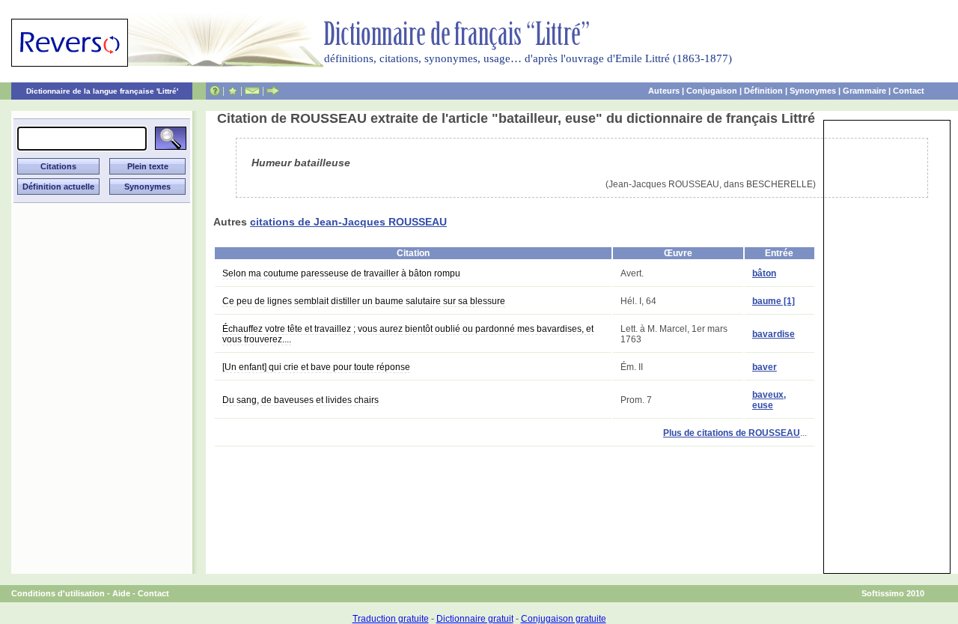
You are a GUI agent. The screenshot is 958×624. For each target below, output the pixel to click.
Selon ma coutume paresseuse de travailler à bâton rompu (341, 273)
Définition (763, 90)
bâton (764, 273)
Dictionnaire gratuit (474, 619)
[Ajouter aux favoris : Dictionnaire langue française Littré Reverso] (232, 90)
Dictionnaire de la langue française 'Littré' (102, 91)
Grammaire (864, 90)
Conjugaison (711, 90)
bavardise (773, 334)
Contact (908, 90)
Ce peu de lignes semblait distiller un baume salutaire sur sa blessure (363, 301)
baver (764, 367)
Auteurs (664, 90)
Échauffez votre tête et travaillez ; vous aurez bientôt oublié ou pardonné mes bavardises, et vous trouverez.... (408, 334)
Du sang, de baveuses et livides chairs (300, 400)
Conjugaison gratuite (563, 619)
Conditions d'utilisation (58, 593)
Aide (121, 593)
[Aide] (215, 90)
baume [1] (773, 301)
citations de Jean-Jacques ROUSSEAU (348, 222)
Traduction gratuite (391, 619)
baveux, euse (769, 400)
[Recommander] (272, 90)
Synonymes (813, 90)
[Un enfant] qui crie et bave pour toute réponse (316, 367)
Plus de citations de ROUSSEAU (731, 433)
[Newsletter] (252, 90)
